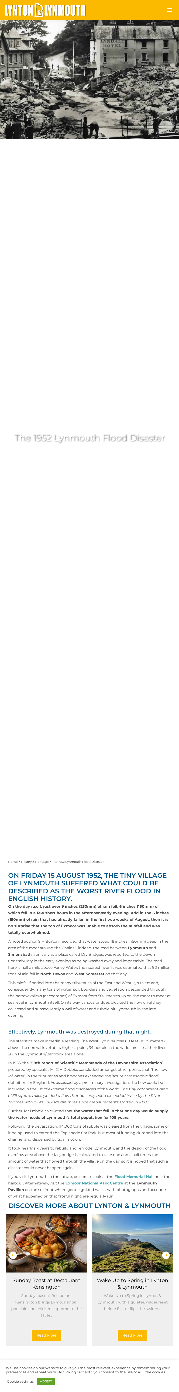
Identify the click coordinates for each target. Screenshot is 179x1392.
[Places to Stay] (44, 1375)
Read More (46, 1335)
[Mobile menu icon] (169, 10)
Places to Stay (45, 1389)
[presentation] (13, 1255)
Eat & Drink (134, 1389)
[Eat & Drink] (134, 1375)
